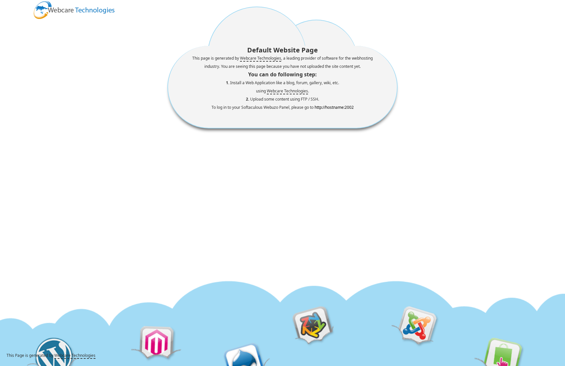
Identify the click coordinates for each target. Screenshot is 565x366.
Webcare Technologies (260, 58)
